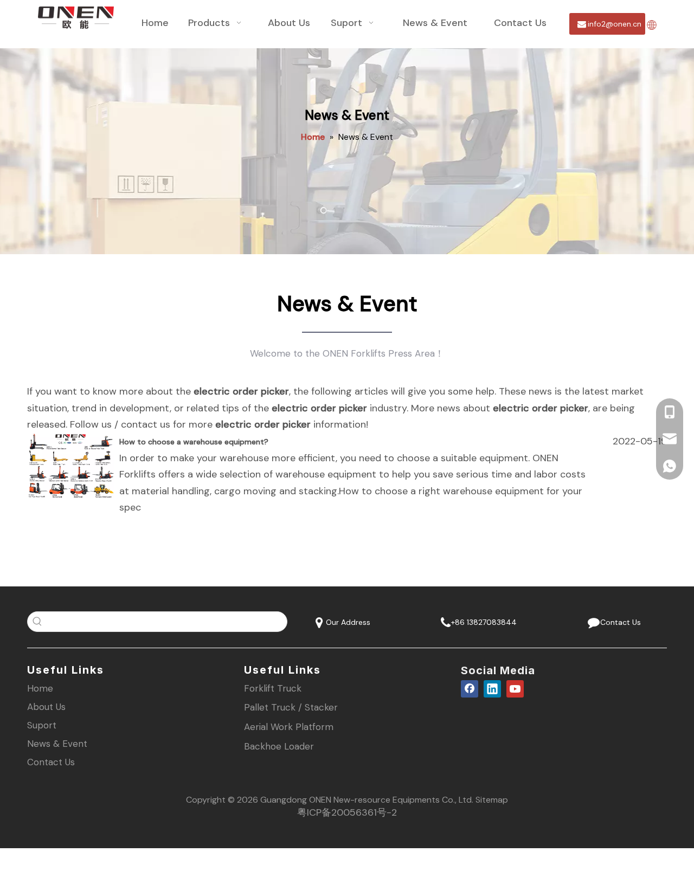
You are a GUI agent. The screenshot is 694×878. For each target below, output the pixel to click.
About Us (46, 707)
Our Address (347, 622)
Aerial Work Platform (288, 727)
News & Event (57, 744)
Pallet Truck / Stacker (291, 707)
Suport (41, 725)
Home (40, 688)
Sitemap (491, 799)
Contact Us (618, 622)
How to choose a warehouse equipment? (193, 442)
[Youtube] (515, 689)
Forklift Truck (272, 688)
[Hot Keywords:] (37, 621)
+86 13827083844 (483, 622)
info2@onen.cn (613, 24)
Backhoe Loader (279, 746)
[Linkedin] (492, 689)
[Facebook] (469, 689)
